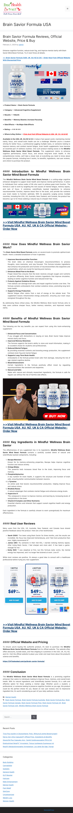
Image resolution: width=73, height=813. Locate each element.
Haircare (6, 778)
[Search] (34, 717)
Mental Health (10, 697)
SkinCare (6, 791)
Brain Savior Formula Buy (55, 700)
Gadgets (6, 769)
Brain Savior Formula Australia (33, 700)
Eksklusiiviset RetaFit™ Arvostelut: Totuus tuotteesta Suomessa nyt (28, 743)
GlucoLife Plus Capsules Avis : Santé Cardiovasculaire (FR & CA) (27, 740)
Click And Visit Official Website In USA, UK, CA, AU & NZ (45, 134)
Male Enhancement (10, 782)
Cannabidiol (7, 766)
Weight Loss (7, 798)
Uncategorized (8, 795)
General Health (8, 772)
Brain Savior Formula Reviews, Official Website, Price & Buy (32, 38)
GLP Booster (7, 775)
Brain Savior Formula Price (32, 703)
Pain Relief (7, 788)
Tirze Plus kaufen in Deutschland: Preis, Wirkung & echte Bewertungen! (30, 734)
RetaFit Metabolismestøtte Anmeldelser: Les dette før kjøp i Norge (28, 747)
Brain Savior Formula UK (51, 703)
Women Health (8, 801)
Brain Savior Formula (13, 700)
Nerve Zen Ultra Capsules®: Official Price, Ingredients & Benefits (27, 737)
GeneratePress (49, 810)
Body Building (8, 762)
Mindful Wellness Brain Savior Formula (33, 706)
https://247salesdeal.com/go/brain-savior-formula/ (24, 661)
